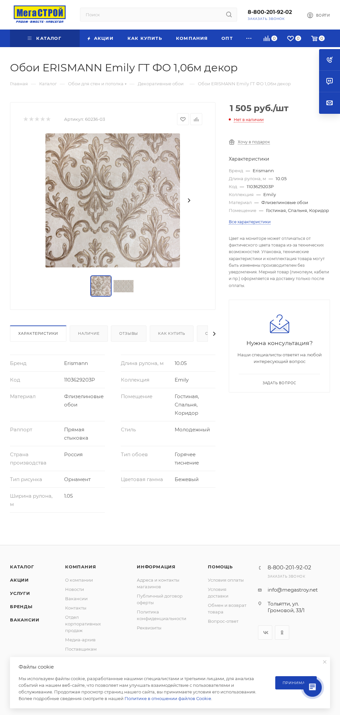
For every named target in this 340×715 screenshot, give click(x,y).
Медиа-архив (80, 639)
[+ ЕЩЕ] (249, 38)
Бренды (21, 606)
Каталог (22, 566)
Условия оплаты (226, 580)
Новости (74, 589)
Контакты (75, 607)
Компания (80, 566)
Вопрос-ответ (223, 621)
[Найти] (229, 15)
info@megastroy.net (293, 590)
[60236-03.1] (112, 200)
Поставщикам (81, 649)
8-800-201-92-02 (270, 12)
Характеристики (38, 333)
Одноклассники (282, 632)
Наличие (89, 333)
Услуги (20, 593)
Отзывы (128, 333)
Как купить (171, 333)
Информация (156, 566)
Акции (19, 580)
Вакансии (24, 619)
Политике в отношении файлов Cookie (168, 698)
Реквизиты (149, 627)
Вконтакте (265, 632)
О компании (79, 580)
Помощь (220, 566)
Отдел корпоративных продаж (83, 623)
